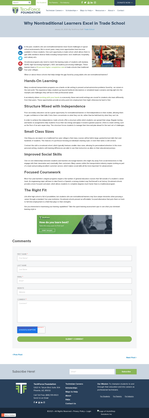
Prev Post (17, 355)
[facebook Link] (82, 3)
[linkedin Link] (92, 3)
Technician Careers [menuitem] (54, 11)
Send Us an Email (41, 398)
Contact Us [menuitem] (70, 404)
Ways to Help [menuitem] (86, 11)
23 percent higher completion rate (50, 67)
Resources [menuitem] (99, 11)
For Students (42, 2)
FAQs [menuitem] (67, 400)
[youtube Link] (89, 3)
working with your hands (50, 97)
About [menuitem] (110, 11)
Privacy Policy (79, 411)
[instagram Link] (95, 3)
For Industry (64, 2)
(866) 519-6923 (52, 395)
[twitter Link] (85, 3)
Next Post (131, 358)
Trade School (89, 29)
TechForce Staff (77, 29)
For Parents (53, 2)
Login (88, 411)
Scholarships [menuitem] (71, 11)
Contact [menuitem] (120, 11)
